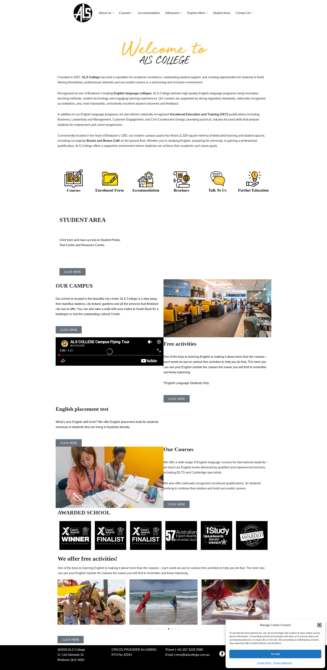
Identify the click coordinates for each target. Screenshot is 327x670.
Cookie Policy (264, 663)
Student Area (221, 13)
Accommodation (149, 13)
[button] (319, 625)
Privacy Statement (282, 663)
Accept (275, 653)
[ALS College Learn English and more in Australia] (82, 12)
